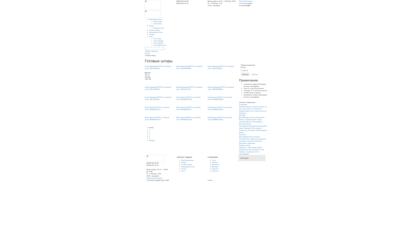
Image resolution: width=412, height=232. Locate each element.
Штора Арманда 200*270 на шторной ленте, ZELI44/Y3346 (158, 98)
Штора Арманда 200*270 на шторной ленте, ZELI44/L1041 (189, 88)
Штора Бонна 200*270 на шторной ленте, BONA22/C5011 (188, 108)
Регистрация (248, 1)
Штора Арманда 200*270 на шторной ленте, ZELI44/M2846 (221, 88)
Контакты (215, 171)
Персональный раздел (154, 178)
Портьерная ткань (187, 160)
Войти (241, 1)
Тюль (183, 171)
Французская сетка (188, 167)
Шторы (183, 162)
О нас (214, 160)
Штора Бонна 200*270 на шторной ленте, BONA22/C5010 (157, 108)
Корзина (242, 3)
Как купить (215, 164)
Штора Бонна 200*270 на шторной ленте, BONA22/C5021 (220, 118)
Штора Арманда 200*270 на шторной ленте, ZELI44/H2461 (221, 67)
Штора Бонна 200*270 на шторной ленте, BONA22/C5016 (157, 118)
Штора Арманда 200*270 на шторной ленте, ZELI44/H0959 (189, 67)
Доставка (215, 167)
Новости (215, 162)
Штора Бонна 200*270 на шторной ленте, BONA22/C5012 (220, 108)
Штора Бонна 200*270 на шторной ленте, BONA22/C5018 (188, 118)
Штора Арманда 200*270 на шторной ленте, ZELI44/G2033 (158, 67)
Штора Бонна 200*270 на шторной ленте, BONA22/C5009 (220, 98)
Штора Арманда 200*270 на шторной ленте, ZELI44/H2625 (158, 88)
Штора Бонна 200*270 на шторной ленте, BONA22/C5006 (188, 98)
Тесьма (183, 169)
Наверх (210, 180)
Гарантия (215, 169)
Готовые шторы (186, 164)
